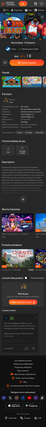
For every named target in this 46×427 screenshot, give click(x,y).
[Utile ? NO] (33, 348)
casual (19, 132)
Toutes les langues (37, 278)
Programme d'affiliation (23, 367)
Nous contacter (23, 371)
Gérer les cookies (23, 414)
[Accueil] (8, 4)
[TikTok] (42, 397)
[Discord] (3, 397)
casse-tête (39, 132)
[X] (10, 397)
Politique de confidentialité (23, 364)
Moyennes (24, 127)
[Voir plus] (20, 333)
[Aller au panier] (35, 3)
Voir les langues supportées (31, 109)
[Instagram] (16, 397)
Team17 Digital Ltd (27, 114)
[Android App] (32, 405)
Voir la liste (25, 107)
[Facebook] (23, 397)
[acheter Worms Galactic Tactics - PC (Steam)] (18, 223)
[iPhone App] (14, 405)
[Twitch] (35, 397)
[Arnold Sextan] (6, 318)
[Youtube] (29, 397)
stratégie (28, 132)
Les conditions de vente (23, 361)
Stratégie (24, 122)
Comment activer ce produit (31, 112)
